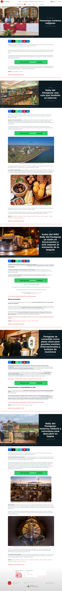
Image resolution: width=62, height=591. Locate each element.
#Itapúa (41, 559)
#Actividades (31, 559)
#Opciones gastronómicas (18, 217)
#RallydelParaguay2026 (16, 320)
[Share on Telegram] (20, 41)
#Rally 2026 (33, 216)
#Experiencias (10, 217)
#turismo (42, 216)
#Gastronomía (14, 216)
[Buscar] (60, 2)
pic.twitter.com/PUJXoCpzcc (36, 292)
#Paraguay (28, 216)
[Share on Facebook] (10, 41)
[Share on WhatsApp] (17, 41)
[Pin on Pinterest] (24, 41)
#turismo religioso (15, 71)
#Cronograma (36, 559)
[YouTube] (53, 583)
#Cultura (24, 216)
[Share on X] (13, 41)
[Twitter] (49, 583)
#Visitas (23, 561)
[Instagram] (51, 583)
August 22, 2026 (36, 293)
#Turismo (50, 216)
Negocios (50, 231)
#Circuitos (49, 559)
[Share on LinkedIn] (28, 41)
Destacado (50, 87)
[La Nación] (5, 1)
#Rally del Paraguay (34, 320)
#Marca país (10, 561)
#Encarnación (23, 320)
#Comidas (20, 216)
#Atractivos (15, 561)
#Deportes (38, 216)
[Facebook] (46, 583)
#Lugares (20, 561)
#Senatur (21, 71)
